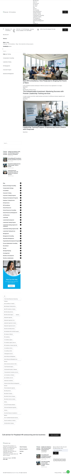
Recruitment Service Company (9, 396)
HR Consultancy (6, 205)
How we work (36, 3)
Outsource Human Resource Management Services (11, 383)
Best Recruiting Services (8, 311)
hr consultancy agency (8, 339)
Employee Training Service (9, 200)
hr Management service (8, 353)
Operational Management (38, 20)
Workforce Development (8, 255)
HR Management (36, 18)
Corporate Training (7, 193)
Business (17, 314)
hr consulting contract (8, 350)
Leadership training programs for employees (10, 225)
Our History (35, 4)
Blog (34, 22)
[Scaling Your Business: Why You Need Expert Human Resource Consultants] (5, 153)
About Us (35, 2)
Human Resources (7, 207)
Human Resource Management (9, 356)
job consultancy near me (8, 377)
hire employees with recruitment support (11, 331)
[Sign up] (56, 453)
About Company (23, 446)
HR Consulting (36, 10)
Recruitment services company (9, 399)
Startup (5, 401)
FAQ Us (10, 25)
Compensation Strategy (8, 188)
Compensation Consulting (38, 15)
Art (4, 296)
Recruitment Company (8, 393)
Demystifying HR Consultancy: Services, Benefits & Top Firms (14, 159)
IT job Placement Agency (8, 366)
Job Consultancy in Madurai (9, 374)
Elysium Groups (15, 472)
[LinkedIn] (58, 25)
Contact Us (35, 23)
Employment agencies (8, 317)
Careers (15, 25)
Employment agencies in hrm (9, 320)
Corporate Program (37, 19)
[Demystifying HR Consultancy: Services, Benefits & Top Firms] (5, 160)
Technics (5, 410)
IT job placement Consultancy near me (11, 372)
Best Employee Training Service (10, 306)
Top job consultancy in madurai (9, 420)
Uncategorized (6, 253)
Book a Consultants (54, 435)
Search (20, 51)
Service (4, 248)
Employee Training (37, 14)
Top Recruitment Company (9, 423)
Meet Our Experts (23, 449)
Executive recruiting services (9, 328)
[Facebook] (52, 25)
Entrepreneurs (6, 202)
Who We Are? (36, 0)
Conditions (65, 472)
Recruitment (5, 245)
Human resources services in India (10, 363)
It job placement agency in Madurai (10, 369)
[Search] (19, 143)
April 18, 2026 (10, 155)
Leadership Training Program (9, 222)
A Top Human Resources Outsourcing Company (11, 299)
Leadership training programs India (10, 228)
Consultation (6, 190)
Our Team (35, 6)
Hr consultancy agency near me (10, 342)
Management (6, 233)
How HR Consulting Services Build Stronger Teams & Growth (14, 165)
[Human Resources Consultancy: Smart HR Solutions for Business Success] (5, 173)
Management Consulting (8, 236)
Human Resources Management (10, 212)
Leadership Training (37, 16)
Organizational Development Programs (11, 240)
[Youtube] (61, 25)
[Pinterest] (66, 25)
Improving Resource (37, 11)
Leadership (5, 217)
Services (35, 8)
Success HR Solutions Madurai (9, 404)
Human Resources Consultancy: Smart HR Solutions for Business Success (13, 172)
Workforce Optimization (8, 258)
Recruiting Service (7, 390)
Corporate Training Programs (9, 195)
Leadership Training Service (9, 231)
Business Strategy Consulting (9, 185)
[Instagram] (63, 25)
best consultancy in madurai (9, 303)
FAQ (34, 7)
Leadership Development (8, 220)
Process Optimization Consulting (10, 243)
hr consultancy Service (8, 348)
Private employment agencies (9, 387)
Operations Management (8, 238)
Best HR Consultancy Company (9, 309)
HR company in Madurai (8, 334)
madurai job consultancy (8, 380)
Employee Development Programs (10, 197)
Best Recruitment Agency (8, 314)
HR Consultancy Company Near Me (10, 345)
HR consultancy (7, 336)
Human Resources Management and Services (10, 359)
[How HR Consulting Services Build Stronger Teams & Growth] (5, 165)
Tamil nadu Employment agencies (10, 407)
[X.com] (55, 25)
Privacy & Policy (58, 472)
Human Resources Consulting (9, 210)
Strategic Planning (37, 12)
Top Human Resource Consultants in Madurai (10, 413)
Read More (25, 87)
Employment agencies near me (9, 325)
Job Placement (6, 215)
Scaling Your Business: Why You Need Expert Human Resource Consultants (14, 153)
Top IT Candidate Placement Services (11, 417)
